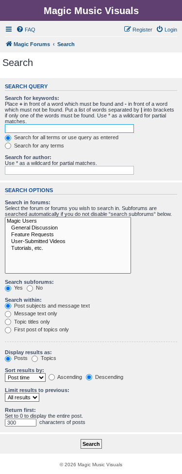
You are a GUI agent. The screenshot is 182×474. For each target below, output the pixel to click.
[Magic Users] (68, 221)
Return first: (20, 410)
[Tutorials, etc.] (68, 248)
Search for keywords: (32, 98)
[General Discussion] (68, 228)
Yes (18, 288)
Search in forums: (27, 202)
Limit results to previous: (37, 390)
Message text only (35, 313)
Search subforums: (29, 282)
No (38, 288)
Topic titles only (31, 322)
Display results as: (28, 352)
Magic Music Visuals (91, 10)
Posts (20, 358)
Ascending (69, 377)
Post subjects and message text (51, 306)
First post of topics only (41, 329)
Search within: (23, 300)
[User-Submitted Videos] (68, 241)
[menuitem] (25, 29)
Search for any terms (38, 145)
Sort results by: (24, 370)
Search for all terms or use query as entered (65, 137)
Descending (108, 377)
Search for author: (28, 157)
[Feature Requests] (68, 234)
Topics (47, 358)
